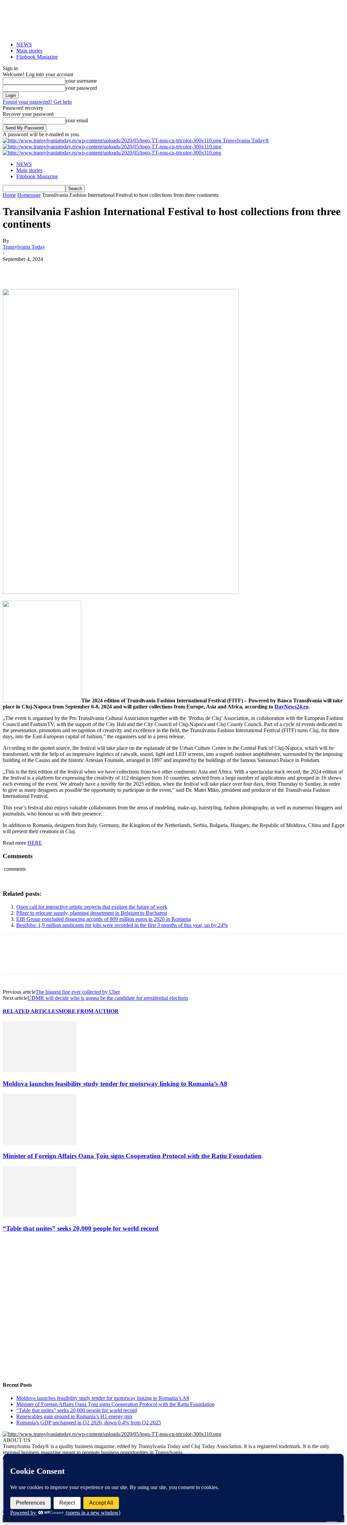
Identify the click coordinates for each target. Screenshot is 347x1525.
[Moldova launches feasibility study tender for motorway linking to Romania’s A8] (40, 1070)
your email (76, 120)
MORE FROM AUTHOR (89, 1011)
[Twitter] (38, 269)
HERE (34, 843)
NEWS (24, 44)
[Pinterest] (63, 269)
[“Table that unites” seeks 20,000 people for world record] (40, 1215)
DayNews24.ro (291, 706)
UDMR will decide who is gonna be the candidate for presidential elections (107, 998)
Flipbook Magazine (37, 57)
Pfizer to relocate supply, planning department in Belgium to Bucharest (91, 913)
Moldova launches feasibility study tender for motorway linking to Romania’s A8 (115, 1083)
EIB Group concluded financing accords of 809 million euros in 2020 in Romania (103, 919)
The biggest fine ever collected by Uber (78, 992)
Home (9, 195)
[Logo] (112, 146)
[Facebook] (14, 269)
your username (81, 81)
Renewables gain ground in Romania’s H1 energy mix (74, 1416)
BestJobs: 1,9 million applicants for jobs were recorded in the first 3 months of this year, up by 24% (122, 925)
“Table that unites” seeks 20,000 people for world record (81, 1228)
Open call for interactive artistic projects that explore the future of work (91, 907)
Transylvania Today (24, 247)
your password (81, 88)
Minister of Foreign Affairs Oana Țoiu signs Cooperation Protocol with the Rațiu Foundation (132, 1155)
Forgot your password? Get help (37, 102)
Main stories (29, 51)
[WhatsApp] (87, 269)
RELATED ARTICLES (31, 1011)
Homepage (29, 195)
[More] (111, 269)
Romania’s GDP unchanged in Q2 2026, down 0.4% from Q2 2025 (88, 1422)
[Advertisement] (173, 1321)
